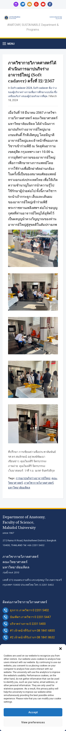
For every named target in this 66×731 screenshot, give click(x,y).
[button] (60, 648)
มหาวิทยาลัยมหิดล (19, 487)
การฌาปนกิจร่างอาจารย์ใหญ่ (33, 478)
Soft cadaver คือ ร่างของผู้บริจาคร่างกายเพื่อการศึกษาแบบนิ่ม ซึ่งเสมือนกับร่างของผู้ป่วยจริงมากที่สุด (32, 92)
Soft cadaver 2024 (21, 87)
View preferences (33, 722)
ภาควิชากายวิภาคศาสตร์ (39, 483)
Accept (33, 712)
